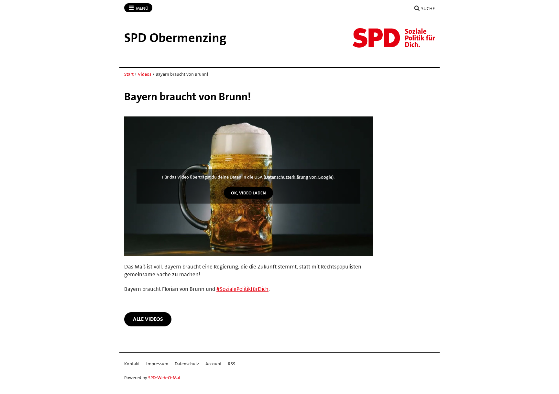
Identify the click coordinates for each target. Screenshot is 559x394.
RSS (231, 364)
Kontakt (132, 364)
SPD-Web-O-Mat (164, 377)
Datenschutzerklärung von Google (298, 177)
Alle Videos (148, 319)
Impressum (157, 364)
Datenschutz (187, 364)
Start (129, 74)
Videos (144, 74)
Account (213, 364)
